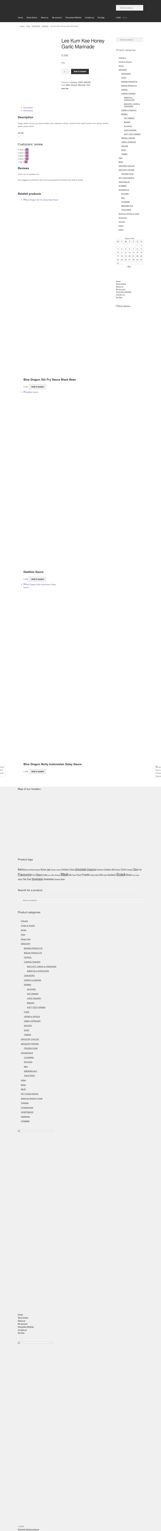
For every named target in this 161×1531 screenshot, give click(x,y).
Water (63, 879)
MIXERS (127, 122)
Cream (117, 869)
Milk (70, 874)
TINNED (124, 154)
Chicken (74, 85)
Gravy (39, 874)
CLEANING (125, 202)
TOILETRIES (126, 210)
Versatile (57, 879)
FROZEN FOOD (127, 174)
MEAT (121, 162)
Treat (29, 879)
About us (44, 17)
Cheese (53, 870)
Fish (140, 869)
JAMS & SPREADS (128, 142)
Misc (123, 198)
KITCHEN (125, 194)
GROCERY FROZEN (126, 170)
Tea (24, 878)
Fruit (33, 875)
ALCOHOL (128, 126)
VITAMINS (122, 186)
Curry (124, 869)
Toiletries (122, 58)
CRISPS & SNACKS (128, 110)
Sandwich (111, 874)
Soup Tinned (135, 875)
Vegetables (48, 878)
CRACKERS (125, 73)
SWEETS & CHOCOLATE (129, 98)
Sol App (101, 17)
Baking (21, 869)
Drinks (121, 66)
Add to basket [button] (37, 386)
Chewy (58, 870)
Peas (74, 875)
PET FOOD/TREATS (126, 178)
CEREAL (124, 90)
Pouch (79, 874)
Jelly (52, 875)
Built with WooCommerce (28, 1529)
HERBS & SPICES (128, 138)
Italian (121, 229)
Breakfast (37, 870)
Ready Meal (94, 875)
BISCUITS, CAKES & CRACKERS (132, 105)
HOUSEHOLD (124, 190)
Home (20, 17)
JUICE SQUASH (130, 130)
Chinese (73, 82)
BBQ (68, 85)
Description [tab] (28, 107)
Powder (86, 874)
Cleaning (91, 869)
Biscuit (27, 870)
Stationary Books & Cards (129, 214)
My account (57, 17)
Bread (32, 869)
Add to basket (80, 71)
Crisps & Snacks (125, 62)
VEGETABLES (124, 182)
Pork (88, 85)
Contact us (89, 17)
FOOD (80, 82)
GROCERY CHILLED (126, 166)
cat (48, 869)
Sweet (20, 879)
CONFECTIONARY (128, 93)
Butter (43, 869)
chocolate (80, 869)
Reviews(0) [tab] (28, 110)
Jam (49, 875)
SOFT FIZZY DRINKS (132, 134)
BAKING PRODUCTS (129, 81)
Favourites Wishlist (73, 17)
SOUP (123, 150)
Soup (129, 874)
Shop (28, 26)
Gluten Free (26, 939)
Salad (105, 875)
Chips (71, 869)
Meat (64, 873)
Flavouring (25, 874)
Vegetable (37, 879)
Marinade (82, 85)
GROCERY (36, 26)
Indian (121, 226)
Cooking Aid (109, 869)
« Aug (128, 266)
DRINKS (124, 114)
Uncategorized (27, 1107)
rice (101, 874)
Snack (121, 874)
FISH (120, 158)
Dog (135, 869)
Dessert (130, 869)
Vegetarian (123, 218)
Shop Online (32, 17)
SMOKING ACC (127, 206)
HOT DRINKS (129, 118)
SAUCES (45, 26)
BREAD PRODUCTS (129, 85)
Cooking (100, 869)
